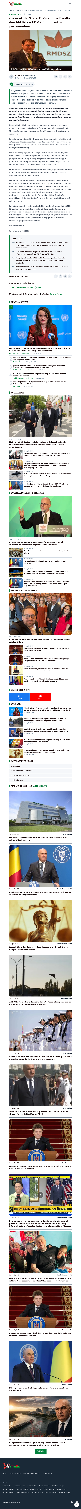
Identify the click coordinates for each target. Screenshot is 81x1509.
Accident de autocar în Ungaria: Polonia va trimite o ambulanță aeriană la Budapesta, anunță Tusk (45, 720)
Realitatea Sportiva (19, 1486)
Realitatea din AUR (44, 1486)
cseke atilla (21, 287)
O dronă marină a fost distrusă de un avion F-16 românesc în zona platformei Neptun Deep (42, 268)
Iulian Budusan (66, 998)
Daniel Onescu (28, 75)
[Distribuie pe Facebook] (60, 77)
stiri (12, 287)
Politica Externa (18, 362)
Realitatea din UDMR (64, 889)
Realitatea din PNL (49, 1489)
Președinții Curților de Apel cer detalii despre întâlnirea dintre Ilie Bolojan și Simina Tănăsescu (46, 751)
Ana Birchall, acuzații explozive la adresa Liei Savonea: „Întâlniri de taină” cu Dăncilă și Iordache (46, 680)
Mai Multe (40, 1451)
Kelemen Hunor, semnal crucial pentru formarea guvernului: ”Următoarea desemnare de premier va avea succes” (36, 543)
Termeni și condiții (15, 1473)
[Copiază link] (56, 77)
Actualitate (24, 10)
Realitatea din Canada (22, 1492)
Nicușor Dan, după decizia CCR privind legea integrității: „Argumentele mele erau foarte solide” (46, 660)
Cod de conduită (47, 1473)
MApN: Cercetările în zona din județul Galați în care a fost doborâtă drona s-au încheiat (47, 741)
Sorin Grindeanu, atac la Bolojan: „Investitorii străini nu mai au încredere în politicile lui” (46, 670)
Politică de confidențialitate (31, 1473)
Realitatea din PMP (36, 1489)
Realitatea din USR (22, 1489)
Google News (56, 294)
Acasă (13, 10)
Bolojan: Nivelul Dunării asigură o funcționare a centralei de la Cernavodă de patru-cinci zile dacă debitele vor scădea (37, 1444)
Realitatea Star (32, 1486)
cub (31, 287)
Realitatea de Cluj (64, 1492)
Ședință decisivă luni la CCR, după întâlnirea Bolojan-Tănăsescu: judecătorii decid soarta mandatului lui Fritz (39, 367)
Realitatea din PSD (62, 1489)
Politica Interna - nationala (19, 354)
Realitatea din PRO (8, 1492)
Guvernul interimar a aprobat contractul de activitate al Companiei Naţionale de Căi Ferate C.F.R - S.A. (39, 252)
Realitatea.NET (7, 1486)
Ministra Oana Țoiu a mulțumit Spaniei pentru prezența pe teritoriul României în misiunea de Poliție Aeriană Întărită (39, 349)
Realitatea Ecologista (58, 1486)
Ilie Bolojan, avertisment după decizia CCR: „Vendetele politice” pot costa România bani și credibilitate (46, 485)
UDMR (38, 287)
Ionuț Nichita (67, 1330)
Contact (5, 1473)
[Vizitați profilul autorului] (11, 77)
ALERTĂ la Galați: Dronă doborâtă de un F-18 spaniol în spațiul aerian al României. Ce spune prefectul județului (40, 1003)
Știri (18, 10)
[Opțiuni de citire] (76, 1504)
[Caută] (64, 3)
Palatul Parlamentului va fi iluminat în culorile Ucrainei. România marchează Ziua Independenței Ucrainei (46, 572)
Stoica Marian (67, 834)
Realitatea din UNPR (8, 1489)
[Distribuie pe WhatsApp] (65, 77)
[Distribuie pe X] (70, 77)
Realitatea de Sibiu (37, 1492)
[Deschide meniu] (70, 4)
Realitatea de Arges (51, 1492)
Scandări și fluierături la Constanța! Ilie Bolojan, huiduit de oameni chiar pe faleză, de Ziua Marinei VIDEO (39, 1112)
